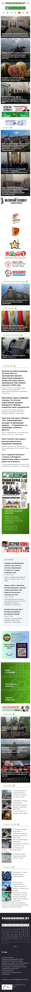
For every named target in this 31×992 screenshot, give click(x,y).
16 (27, 933)
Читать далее (6, 393)
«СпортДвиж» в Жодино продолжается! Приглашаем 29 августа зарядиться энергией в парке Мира (20, 805)
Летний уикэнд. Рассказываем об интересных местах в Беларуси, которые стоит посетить (20, 886)
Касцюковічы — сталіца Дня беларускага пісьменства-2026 (20, 874)
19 (12, 935)
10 (4, 933)
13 (15, 933)
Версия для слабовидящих (17, 8)
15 (23, 933)
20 (16, 935)
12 (11, 933)
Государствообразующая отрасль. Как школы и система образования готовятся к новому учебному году (14, 567)
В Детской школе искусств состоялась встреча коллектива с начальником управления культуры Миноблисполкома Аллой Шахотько (15, 191)
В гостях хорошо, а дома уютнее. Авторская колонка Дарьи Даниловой (15, 301)
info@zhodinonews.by (21, 979)
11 (7, 933)
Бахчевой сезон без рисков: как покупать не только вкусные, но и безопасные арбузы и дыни (13, 79)
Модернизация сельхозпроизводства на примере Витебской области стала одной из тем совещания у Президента (15, 35)
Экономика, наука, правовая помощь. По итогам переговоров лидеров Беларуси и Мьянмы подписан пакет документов (15, 328)
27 (16, 938)
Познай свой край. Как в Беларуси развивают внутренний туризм (13, 612)
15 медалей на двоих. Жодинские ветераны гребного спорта (19, 856)
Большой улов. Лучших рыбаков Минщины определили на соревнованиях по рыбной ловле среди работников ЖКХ (14, 750)
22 (23, 935)
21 (19, 935)
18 (8, 935)
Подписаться (11, 528)
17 (4, 935)
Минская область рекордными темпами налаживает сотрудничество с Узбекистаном (14, 170)
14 (19, 933)
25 (8, 938)
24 (4, 938)
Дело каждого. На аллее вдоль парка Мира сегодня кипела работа (14, 728)
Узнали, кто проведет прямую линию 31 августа (14, 356)
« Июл (15, 946)
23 (27, 935)
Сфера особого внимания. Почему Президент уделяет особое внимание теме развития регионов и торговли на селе (15, 590)
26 (12, 938)
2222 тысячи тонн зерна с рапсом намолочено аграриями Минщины (14, 441)
